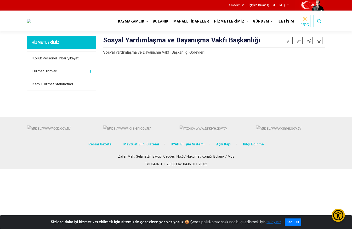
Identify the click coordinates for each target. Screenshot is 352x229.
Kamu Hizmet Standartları (53, 84)
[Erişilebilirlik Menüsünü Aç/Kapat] (338, 215)
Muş (282, 5)
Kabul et (293, 222)
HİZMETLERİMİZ (45, 42)
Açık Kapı (223, 144)
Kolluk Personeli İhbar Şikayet (56, 58)
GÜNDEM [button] (261, 21)
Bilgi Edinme (253, 144)
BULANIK (161, 21)
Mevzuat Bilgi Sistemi (141, 144)
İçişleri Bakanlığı (259, 5)
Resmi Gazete (100, 144)
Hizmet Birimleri (45, 71)
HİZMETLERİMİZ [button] (229, 21)
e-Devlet (234, 5)
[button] (309, 40)
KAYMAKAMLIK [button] (131, 21)
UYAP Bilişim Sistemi (187, 144)
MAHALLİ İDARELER (191, 21)
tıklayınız (274, 222)
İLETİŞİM (286, 21)
